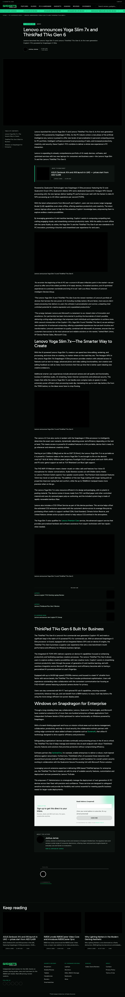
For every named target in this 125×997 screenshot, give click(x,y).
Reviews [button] (76, 6)
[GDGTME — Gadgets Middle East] (10, 6)
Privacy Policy (100, 822)
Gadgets (57, 6)
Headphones (48, 976)
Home (5, 15)
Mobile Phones (49, 970)
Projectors (47, 967)
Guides (33, 6)
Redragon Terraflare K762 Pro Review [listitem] (79, 11)
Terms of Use (110, 973)
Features (24, 6)
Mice (66, 979)
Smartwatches (49, 982)
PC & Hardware (45, 6)
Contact (119, 1)
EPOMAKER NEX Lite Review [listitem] (52, 11)
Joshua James (9, 948)
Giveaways (86, 6)
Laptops (67, 967)
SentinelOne (57, 753)
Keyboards (68, 976)
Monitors (68, 970)
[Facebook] (4, 983)
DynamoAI (91, 731)
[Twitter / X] (12, 983)
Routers (46, 979)
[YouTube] (20, 983)
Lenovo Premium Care (70, 521)
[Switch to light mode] (120, 6)
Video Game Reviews (92, 967)
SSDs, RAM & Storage (72, 973)
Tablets (46, 973)
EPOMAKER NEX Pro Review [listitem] (28, 11)
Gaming (67, 6)
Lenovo (39, 24)
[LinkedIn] (16, 983)
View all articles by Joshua (54, 848)
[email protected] (82, 814)
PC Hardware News (15, 15)
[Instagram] (8, 983)
